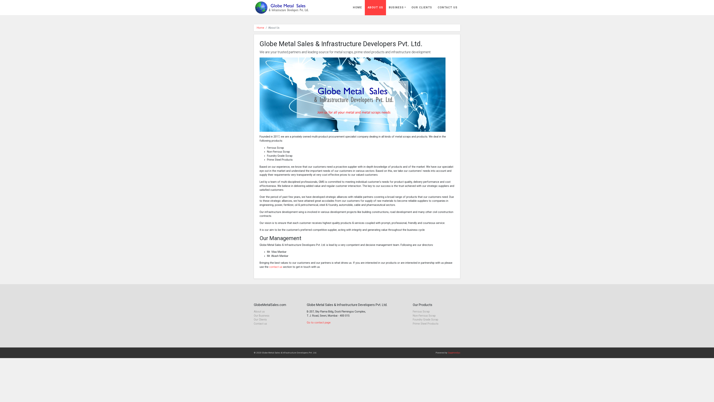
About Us (375, 7)
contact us (275, 267)
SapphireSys (454, 352)
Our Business (261, 315)
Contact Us (447, 7)
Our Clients (421, 7)
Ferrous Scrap (421, 311)
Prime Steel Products (425, 323)
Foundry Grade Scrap (425, 319)
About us (259, 311)
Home (357, 7)
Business (396, 7)
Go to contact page (319, 322)
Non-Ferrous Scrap (424, 315)
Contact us (260, 323)
